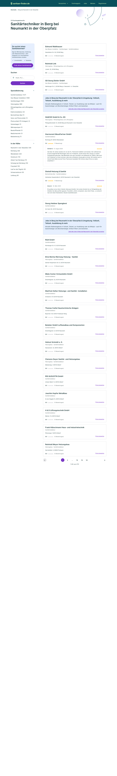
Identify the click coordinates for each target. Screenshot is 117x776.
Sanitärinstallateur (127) (18, 95)
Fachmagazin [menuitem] (76, 3)
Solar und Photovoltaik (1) (19, 118)
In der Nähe (15, 144)
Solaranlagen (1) (16, 124)
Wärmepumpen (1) (16, 127)
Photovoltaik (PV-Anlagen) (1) (20, 121)
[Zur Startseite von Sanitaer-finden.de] (20, 3)
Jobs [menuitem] (85, 3)
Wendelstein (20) (16, 154)
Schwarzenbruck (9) (17, 172)
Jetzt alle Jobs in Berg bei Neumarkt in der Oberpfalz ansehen (86, 109)
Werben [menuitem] (92, 3)
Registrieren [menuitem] (102, 3)
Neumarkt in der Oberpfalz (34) (21, 148)
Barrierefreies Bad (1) (17, 115)
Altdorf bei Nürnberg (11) (19, 160)
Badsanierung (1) (16, 136)
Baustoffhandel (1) (17, 130)
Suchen (22, 83)
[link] (74, 50)
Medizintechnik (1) (17, 133)
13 (82, 460)
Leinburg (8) (15, 175)
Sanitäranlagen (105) (17, 101)
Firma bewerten (99, 55)
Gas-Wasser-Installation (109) (20, 98)
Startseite (13, 10)
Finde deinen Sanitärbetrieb (22, 65)
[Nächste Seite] (104, 460)
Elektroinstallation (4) (18, 112)
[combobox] (23, 78)
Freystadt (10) (15, 166)
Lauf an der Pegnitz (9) (18, 169)
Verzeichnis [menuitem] (62, 3)
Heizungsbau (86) (16, 104)
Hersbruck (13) (15, 157)
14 (87, 460)
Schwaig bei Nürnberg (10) (19, 163)
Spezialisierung (17, 91)
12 (77, 460)
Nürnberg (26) (15, 151)
